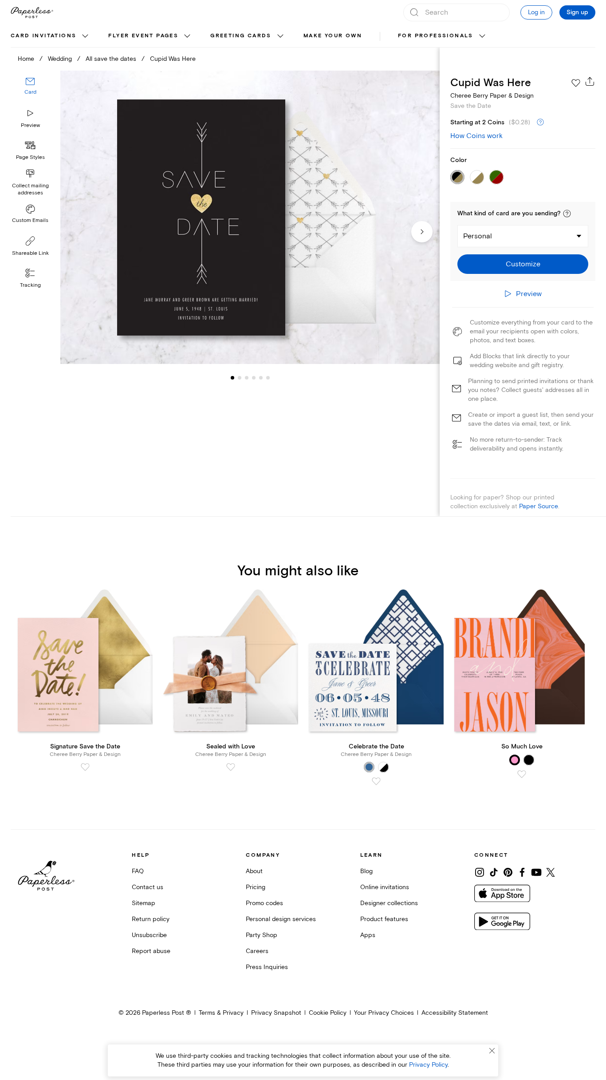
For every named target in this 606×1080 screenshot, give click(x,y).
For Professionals (435, 35)
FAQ (138, 871)
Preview (30, 125)
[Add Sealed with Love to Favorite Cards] (230, 767)
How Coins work (476, 135)
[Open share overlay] (590, 81)
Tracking (30, 285)
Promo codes (264, 903)
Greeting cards (241, 35)
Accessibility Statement (454, 1013)
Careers (257, 951)
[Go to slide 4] (246, 377)
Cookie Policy (327, 1013)
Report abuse (151, 951)
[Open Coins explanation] (540, 122)
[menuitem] (51, 36)
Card (30, 92)
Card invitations (43, 35)
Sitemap (143, 903)
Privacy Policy (428, 1064)
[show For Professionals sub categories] (482, 36)
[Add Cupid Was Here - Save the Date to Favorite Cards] (576, 83)
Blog (366, 871)
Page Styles (30, 157)
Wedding (60, 59)
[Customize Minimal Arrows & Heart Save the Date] (250, 217)
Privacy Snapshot (276, 1013)
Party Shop (261, 935)
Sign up (577, 12)
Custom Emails (30, 220)
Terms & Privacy (221, 1013)
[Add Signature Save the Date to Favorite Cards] (85, 767)
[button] (567, 213)
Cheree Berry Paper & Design (492, 95)
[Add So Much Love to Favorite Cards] (521, 774)
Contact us (147, 887)
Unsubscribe (149, 935)
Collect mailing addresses (30, 189)
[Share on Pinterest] (508, 872)
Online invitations (384, 887)
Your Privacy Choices (384, 1013)
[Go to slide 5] (254, 377)
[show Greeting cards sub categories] (280, 36)
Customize (523, 264)
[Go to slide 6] (261, 377)
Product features (384, 919)
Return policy (150, 919)
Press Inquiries (267, 967)
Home (26, 59)
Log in (536, 12)
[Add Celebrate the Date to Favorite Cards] (376, 781)
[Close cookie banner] (492, 1050)
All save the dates (111, 59)
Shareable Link (30, 253)
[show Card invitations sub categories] (85, 36)
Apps (367, 935)
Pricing (255, 887)
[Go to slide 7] (268, 377)
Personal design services (281, 919)
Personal (477, 236)
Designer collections (389, 903)
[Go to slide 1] (232, 377)
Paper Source (538, 506)
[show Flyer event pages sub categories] (187, 36)
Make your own (332, 35)
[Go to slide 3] (239, 377)
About (254, 871)
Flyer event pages (143, 35)
